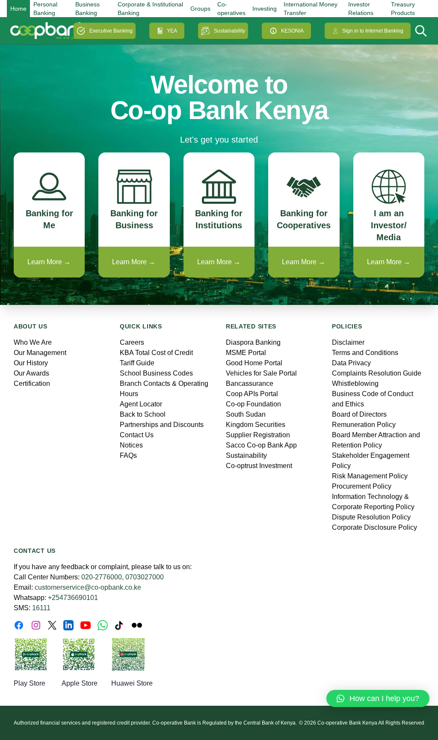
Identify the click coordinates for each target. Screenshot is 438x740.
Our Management (40, 352)
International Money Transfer (310, 8)
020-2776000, (102, 577)
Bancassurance (249, 383)
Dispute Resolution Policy (371, 517)
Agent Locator (141, 404)
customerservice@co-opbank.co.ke (88, 587)
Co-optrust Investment (259, 465)
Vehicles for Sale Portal (261, 373)
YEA (172, 31)
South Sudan (246, 414)
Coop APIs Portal (252, 393)
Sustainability (229, 31)
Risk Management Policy (370, 476)
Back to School (143, 414)
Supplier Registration (258, 435)
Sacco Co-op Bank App (261, 445)
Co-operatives (231, 8)
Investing (264, 8)
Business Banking (87, 8)
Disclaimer (348, 342)
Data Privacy (351, 363)
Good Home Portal (254, 363)
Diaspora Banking (253, 342)
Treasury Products (403, 8)
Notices (131, 445)
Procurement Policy (361, 486)
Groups (200, 8)
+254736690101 (73, 597)
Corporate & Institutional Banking (150, 8)
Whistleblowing (355, 383)
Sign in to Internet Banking (372, 31)
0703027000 (144, 577)
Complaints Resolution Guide (376, 373)
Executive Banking (111, 31)
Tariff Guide (137, 363)
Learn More (49, 262)
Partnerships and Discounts (162, 424)
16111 (41, 608)
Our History (31, 363)
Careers (132, 342)
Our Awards (31, 373)
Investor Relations (360, 8)
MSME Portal (246, 352)
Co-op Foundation (253, 404)
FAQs (128, 455)
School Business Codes (156, 373)
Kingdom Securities (255, 424)
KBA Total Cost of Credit (156, 352)
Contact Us (137, 435)
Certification (32, 383)
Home (18, 8)
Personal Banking (45, 8)
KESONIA (292, 31)
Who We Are (33, 342)
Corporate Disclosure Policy (374, 527)
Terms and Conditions (365, 352)
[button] (377, 698)
